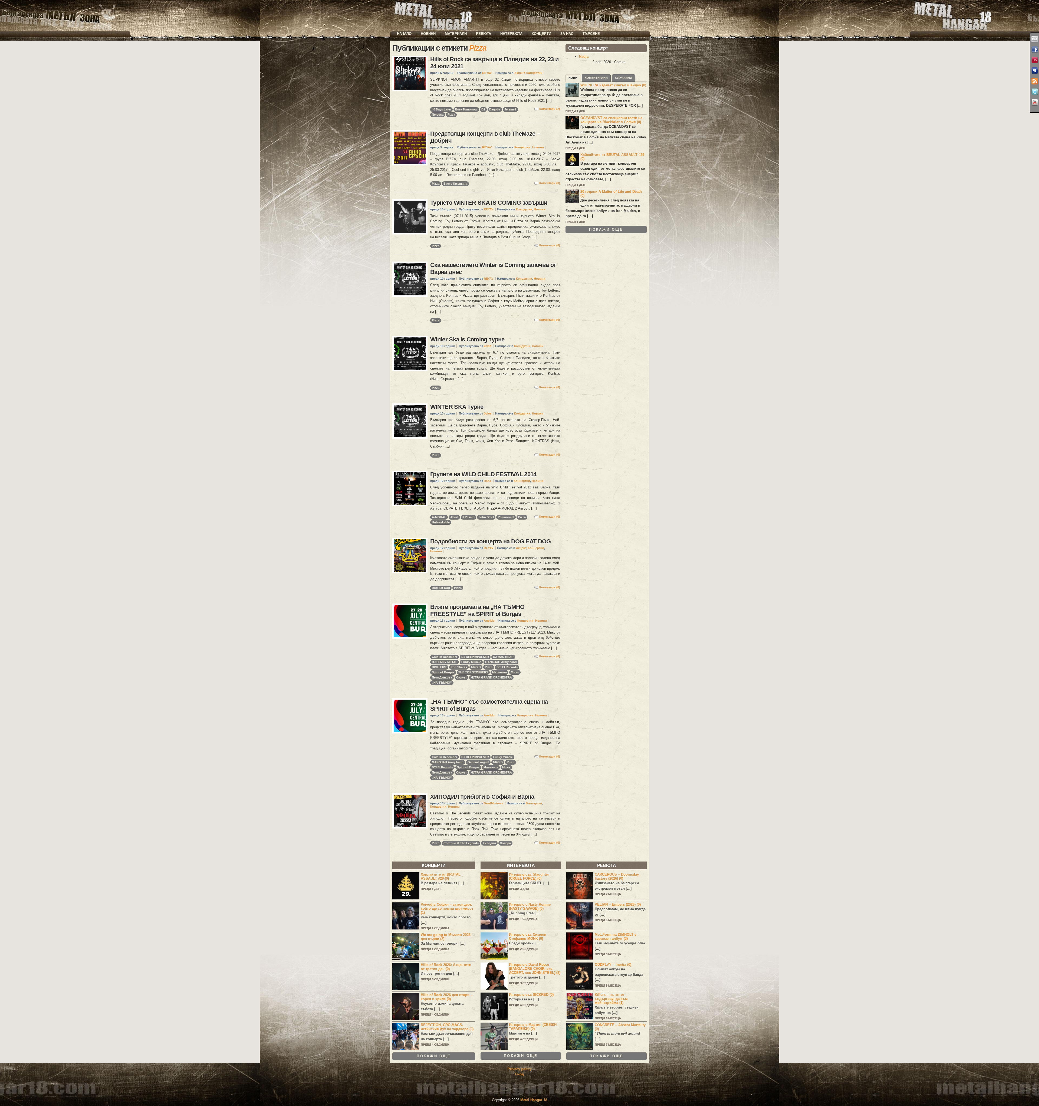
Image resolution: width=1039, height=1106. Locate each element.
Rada (487, 480)
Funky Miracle (471, 662)
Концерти (541, 34)
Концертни (534, 72)
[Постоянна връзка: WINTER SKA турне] (410, 421)
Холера (505, 843)
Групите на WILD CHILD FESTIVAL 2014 (483, 474)
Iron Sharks (459, 667)
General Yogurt (478, 762)
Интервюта (511, 34)
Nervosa (437, 114)
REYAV (487, 72)
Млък (515, 672)
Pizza (451, 114)
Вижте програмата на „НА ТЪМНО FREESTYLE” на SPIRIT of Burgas (477, 610)
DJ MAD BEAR (503, 656)
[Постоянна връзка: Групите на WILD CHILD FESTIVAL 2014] (410, 488)
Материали (456, 34)
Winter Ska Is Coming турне (467, 339)
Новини (428, 34)
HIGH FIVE (439, 667)
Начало (404, 34)
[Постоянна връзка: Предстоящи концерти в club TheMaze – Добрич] (410, 147)
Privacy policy (519, 1069)
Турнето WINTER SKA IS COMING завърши (488, 202)
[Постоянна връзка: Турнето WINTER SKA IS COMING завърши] (410, 216)
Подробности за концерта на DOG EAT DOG (490, 541)
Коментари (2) (549, 108)
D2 (483, 109)
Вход (519, 1074)
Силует (461, 677)
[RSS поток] (1034, 81)
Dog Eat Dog (441, 587)
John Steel (486, 517)
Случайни (623, 77)
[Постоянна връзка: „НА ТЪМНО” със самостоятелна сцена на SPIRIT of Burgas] (410, 715)
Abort (454, 517)
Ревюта (483, 34)
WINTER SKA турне (456, 406)
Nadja (583, 56)
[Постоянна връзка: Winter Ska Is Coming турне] (410, 353)
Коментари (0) (549, 183)
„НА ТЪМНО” (442, 682)
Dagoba (494, 109)
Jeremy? (510, 109)
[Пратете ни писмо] (1034, 39)
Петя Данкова (442, 677)
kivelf (487, 346)
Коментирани (596, 77)
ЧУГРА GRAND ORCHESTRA (491, 677)
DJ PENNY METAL (444, 662)
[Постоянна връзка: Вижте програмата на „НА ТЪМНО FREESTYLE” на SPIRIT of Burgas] (410, 621)
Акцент (519, 72)
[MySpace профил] (1034, 70)
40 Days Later (441, 109)
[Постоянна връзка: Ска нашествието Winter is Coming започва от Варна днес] (410, 279)
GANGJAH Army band (501, 662)
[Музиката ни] (1034, 60)
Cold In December (444, 656)
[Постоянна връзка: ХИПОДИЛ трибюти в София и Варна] (410, 810)
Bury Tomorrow (466, 109)
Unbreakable (441, 522)
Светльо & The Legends (461, 843)
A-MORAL (439, 517)
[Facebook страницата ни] (1034, 49)
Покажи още (606, 229)
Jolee (487, 413)
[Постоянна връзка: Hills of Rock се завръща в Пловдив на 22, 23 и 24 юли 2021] (410, 73)
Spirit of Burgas (443, 672)
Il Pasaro (468, 517)
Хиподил (489, 843)
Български (534, 803)
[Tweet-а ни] (1034, 92)
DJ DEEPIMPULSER (475, 656)
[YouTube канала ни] (1034, 102)
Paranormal (506, 517)
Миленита (499, 672)
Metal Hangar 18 (533, 1100)
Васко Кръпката (455, 183)
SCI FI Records (507, 667)
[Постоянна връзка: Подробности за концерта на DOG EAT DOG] (410, 555)
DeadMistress (493, 803)
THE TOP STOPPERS (473, 672)
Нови (572, 77)
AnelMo (489, 620)
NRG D (476, 667)
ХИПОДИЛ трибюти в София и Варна (482, 796)
